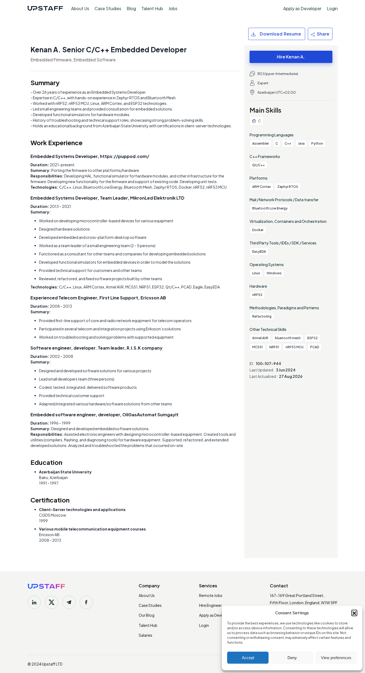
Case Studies (108, 8)
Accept (248, 657)
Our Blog (146, 615)
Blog (131, 8)
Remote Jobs (210, 595)
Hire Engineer (210, 605)
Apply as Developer (302, 8)
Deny (292, 657)
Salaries (145, 635)
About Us (80, 8)
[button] (354, 612)
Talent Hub (152, 8)
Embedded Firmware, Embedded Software (73, 59)
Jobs (172, 8)
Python (317, 143)
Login (332, 8)
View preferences (336, 657)
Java (301, 143)
